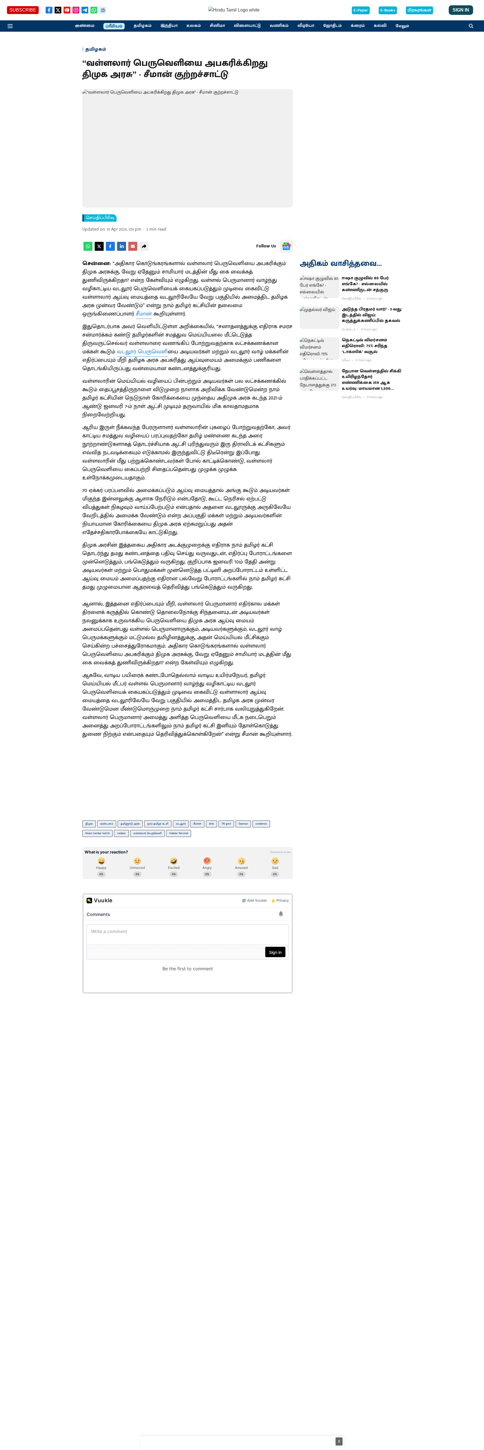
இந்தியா (169, 26)
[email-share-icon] (132, 249)
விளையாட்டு (247, 26)
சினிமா (217, 26)
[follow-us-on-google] (286, 246)
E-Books (387, 10)
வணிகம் (279, 26)
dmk (211, 824)
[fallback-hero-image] (319, 286)
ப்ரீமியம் (114, 26)
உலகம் (194, 26)
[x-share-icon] (99, 249)
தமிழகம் (143, 26)
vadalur (121, 833)
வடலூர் (181, 824)
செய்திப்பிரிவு (100, 218)
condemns (261, 824)
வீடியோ (305, 26)
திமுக (89, 824)
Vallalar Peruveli (178, 833)
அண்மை (84, 26)
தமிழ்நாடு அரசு (130, 824)
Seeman (243, 824)
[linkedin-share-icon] (121, 249)
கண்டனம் (106, 824)
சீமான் (144, 314)
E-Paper (360, 10)
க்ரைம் (358, 26)
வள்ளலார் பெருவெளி (147, 833)
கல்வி (380, 26)
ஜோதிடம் (332, 26)
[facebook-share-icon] (110, 249)
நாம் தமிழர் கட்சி (157, 824)
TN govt (226, 824)
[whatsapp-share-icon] (87, 249)
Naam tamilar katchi (97, 833)
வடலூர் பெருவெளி (142, 351)
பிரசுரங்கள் (419, 10)
